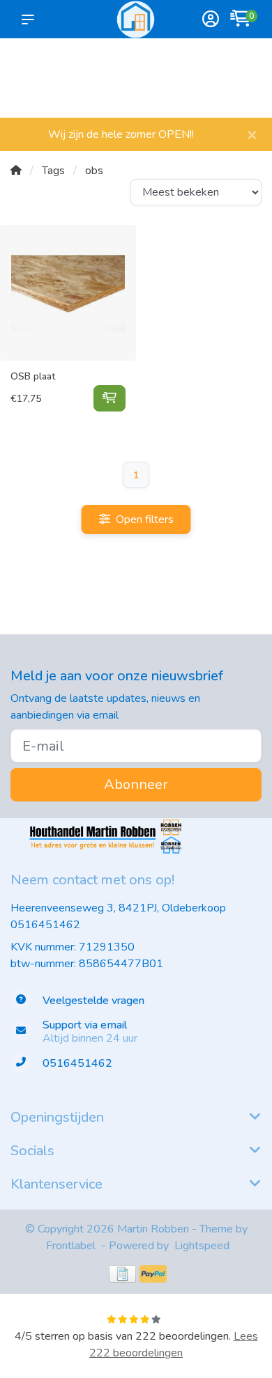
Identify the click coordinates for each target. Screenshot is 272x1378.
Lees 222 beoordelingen (173, 1345)
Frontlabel (71, 1245)
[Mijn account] (210, 20)
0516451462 (45, 924)
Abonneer (136, 784)
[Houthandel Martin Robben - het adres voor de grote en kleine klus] (136, 19)
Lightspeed (201, 1245)
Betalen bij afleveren (239, 84)
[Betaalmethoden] (122, 1274)
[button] (30, 19)
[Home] (16, 170)
